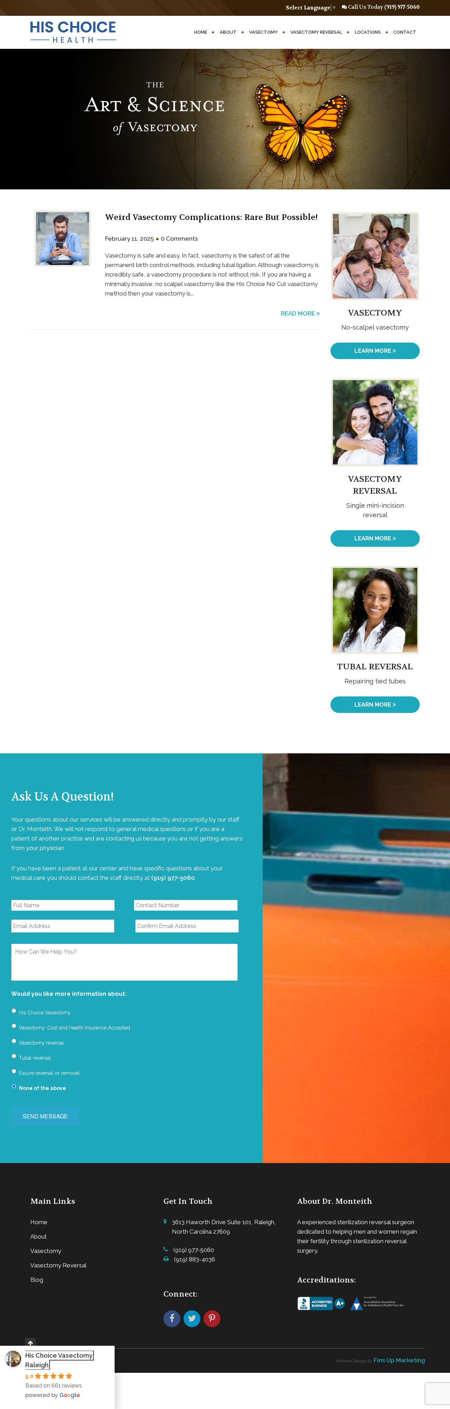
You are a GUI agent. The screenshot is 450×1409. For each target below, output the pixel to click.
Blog (36, 1279)
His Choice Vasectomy (45, 1012)
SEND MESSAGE (45, 1116)
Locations (368, 32)
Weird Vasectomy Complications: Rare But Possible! (211, 217)
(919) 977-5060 (402, 7)
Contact (404, 32)
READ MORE (298, 313)
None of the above (42, 1088)
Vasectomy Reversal (316, 32)
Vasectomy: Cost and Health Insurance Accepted (74, 1028)
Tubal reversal (35, 1058)
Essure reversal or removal (49, 1073)
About (228, 32)
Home (200, 32)
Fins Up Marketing (399, 1360)
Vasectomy (263, 32)
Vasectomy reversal (41, 1043)
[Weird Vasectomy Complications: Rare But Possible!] (62, 240)
